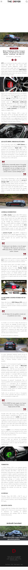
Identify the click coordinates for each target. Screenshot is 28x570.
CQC (12, 564)
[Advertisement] (14, 18)
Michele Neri (18, 557)
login (22, 564)
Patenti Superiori (17, 564)
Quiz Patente (7, 564)
